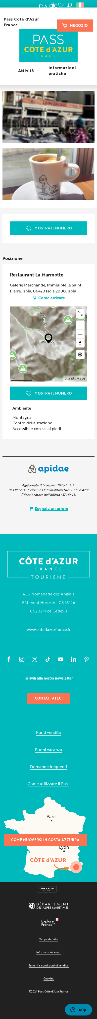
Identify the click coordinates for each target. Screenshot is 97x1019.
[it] (80, 5)
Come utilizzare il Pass (48, 784)
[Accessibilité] (53, 5)
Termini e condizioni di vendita (48, 965)
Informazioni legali (48, 952)
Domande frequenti (48, 767)
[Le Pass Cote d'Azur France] (48, 46)
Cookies (49, 978)
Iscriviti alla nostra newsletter (48, 678)
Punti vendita (48, 732)
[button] (69, 5)
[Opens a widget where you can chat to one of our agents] (78, 1010)
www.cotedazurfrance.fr (48, 629)
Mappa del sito (48, 939)
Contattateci (48, 698)
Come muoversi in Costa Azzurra (45, 839)
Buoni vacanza (48, 750)
